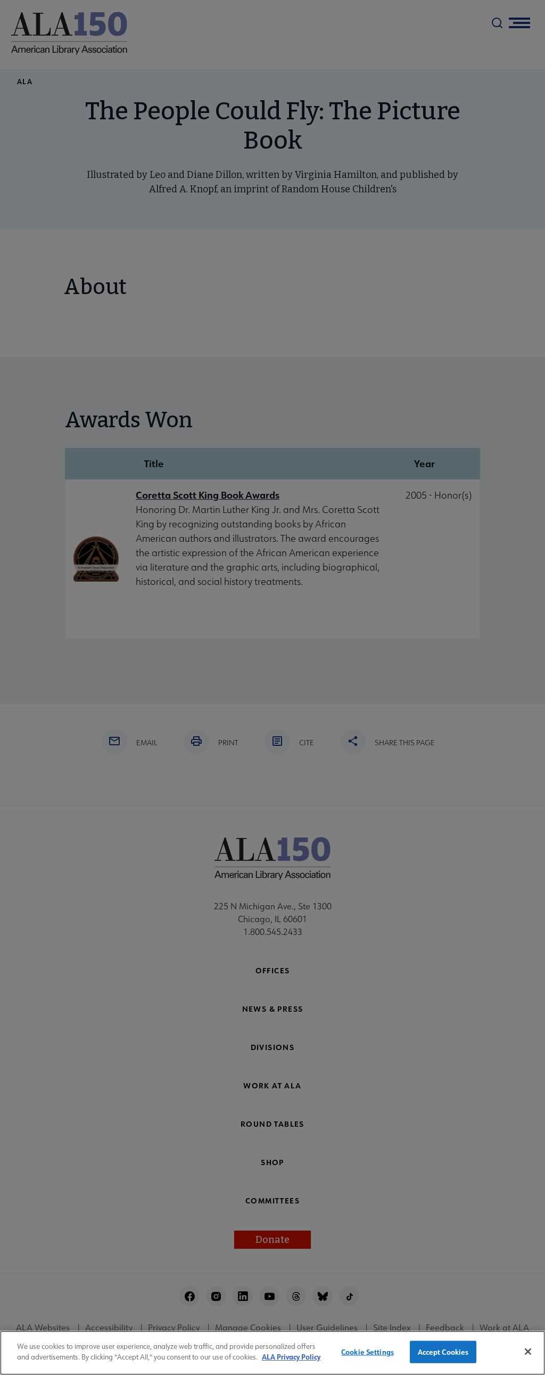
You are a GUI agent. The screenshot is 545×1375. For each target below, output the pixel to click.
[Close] (528, 1351)
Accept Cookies (443, 1351)
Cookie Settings (367, 1351)
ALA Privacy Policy (291, 1356)
